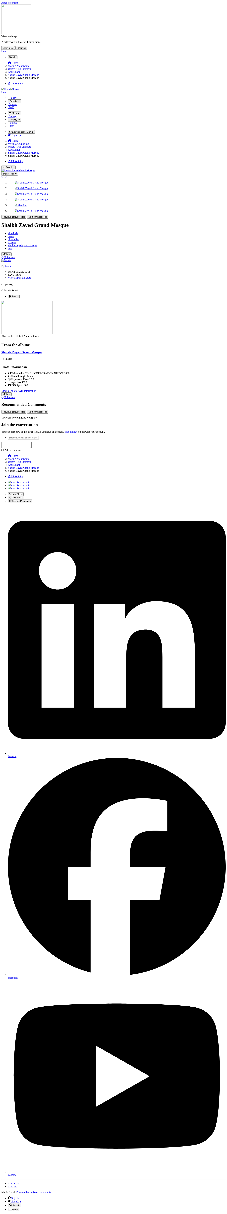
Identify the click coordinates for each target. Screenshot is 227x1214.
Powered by (33, 1192)
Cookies (12, 1186)
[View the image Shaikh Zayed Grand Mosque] (31, 182)
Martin (8, 266)
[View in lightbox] (18, 170)
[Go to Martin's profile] (6, 260)
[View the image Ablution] (21, 205)
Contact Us (14, 1183)
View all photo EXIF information (18, 390)
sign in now (71, 431)
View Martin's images (19, 277)
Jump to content (9, 2)
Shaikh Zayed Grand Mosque (21, 352)
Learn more (8, 48)
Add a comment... (13, 450)
